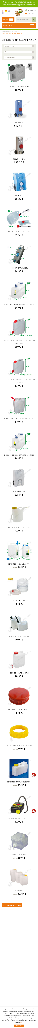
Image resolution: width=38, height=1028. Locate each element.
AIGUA (17, 32)
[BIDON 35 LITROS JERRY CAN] (19, 623)
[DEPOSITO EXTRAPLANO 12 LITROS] (19, 768)
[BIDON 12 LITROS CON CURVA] (19, 218)
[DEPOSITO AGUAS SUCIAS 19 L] (19, 804)
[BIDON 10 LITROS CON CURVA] (19, 514)
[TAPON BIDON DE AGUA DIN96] (19, 695)
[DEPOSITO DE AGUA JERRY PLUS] (19, 550)
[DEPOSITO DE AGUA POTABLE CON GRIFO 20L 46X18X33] (19, 327)
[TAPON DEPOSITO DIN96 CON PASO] (19, 732)
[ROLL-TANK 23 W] (19, 477)
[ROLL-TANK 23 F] (19, 181)
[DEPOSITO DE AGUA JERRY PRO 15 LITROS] (19, 441)
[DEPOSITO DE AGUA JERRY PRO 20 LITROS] (19, 290)
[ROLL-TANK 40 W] (19, 145)
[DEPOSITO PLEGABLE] (19, 841)
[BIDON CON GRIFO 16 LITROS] (19, 659)
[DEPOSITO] (19, 877)
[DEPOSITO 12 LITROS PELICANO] (19, 73)
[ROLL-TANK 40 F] (19, 109)
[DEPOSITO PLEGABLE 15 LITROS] (19, 586)
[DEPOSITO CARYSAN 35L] (19, 254)
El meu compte (32, 10)
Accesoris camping (8, 32)
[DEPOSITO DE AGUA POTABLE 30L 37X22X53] (19, 405)
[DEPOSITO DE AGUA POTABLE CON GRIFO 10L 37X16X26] (19, 366)
